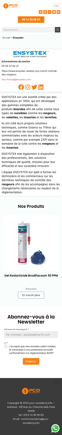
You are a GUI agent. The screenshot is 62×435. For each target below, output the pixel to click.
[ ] (6, 343)
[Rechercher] (57, 29)
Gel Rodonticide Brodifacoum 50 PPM (31, 276)
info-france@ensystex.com (16, 79)
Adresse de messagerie (16, 329)
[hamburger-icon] (56, 5)
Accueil (6, 37)
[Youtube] (54, 12)
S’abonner (31, 361)
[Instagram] (49, 12)
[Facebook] (40, 12)
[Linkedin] (58, 12)
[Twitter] (45, 12)
